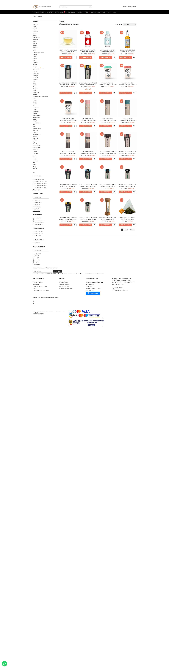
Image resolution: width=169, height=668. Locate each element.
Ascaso (35, 35)
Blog (114, 12)
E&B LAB (35, 79)
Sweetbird (35, 149)
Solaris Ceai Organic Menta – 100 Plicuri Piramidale (127, 218)
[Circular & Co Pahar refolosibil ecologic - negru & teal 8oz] (88, 174)
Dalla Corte (36, 73)
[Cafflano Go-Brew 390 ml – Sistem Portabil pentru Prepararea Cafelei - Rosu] (88, 39)
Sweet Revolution (37, 147)
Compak (35, 71)
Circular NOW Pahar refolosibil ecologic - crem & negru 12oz (68, 119)
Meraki (35, 113)
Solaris (34, 140)
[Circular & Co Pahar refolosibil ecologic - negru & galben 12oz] (88, 72)
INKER (34, 102)
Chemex (35, 64)
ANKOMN (35, 32)
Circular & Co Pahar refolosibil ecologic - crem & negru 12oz (108, 152)
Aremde (35, 34)
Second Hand (95, 12)
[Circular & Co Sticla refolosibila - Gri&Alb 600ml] (68, 141)
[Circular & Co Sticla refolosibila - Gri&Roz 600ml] (88, 141)
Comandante (36, 70)
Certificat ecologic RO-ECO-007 (41, 290)
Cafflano (35, 58)
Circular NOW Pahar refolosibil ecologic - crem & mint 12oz (107, 84)
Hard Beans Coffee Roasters (40, 96)
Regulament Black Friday (65, 288)
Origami (35, 125)
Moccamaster (36, 117)
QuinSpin (35, 132)
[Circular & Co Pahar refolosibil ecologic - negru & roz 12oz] (127, 141)
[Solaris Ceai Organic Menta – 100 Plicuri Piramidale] (127, 207)
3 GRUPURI (37, 233)
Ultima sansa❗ (60, 12)
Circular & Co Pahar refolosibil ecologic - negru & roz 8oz (68, 185)
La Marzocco (36, 108)
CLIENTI (61, 278)
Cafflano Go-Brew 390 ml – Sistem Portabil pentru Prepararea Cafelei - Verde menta (107, 51)
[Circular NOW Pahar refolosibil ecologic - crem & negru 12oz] (68, 108)
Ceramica (35, 62)
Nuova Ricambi (37, 123)
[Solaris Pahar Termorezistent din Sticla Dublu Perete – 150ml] (68, 39)
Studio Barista (36, 145)
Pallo (34, 126)
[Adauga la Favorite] (75, 57)
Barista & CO (36, 37)
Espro (34, 83)
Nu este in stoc (38, 220)
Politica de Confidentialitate (40, 286)
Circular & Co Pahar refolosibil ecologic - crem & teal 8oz (108, 185)
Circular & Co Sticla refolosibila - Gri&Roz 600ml (88, 152)
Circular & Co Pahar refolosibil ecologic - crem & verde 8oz (88, 218)
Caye (34, 60)
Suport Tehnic (106, 12)
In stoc (36, 218)
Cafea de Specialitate (38, 52)
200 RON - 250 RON (40, 187)
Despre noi (36, 284)
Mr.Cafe (35, 121)
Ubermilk (35, 161)
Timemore (35, 153)
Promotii (50, 12)
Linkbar (35, 109)
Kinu (34, 106)
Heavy (34, 100)
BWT (34, 51)
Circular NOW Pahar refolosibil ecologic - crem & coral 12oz (127, 84)
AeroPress (35, 24)
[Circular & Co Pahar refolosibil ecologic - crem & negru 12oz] (108, 141)
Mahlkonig (36, 111)
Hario (34, 98)
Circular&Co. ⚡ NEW (38, 68)
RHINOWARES (36, 134)
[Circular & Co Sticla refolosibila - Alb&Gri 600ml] (108, 108)
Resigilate (71, 12)
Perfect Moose (37, 128)
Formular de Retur (64, 286)
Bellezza (35, 41)
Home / (35, 16)
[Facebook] (33, 301)
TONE (34, 159)
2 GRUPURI (37, 231)
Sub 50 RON (38, 179)
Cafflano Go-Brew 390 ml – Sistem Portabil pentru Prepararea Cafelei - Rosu (88, 51)
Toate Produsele (39, 12)
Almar (34, 26)
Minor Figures (36, 115)
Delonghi (35, 75)
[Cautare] (90, 6)
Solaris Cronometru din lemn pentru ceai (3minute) (107, 218)
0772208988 (118, 288)
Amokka (35, 28)
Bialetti (35, 43)
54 (131, 229)
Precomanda (38, 224)
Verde (36, 260)
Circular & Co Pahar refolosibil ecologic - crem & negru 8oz (127, 185)
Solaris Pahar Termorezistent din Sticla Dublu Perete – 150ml (68, 51)
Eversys (35, 87)
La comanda (38, 222)
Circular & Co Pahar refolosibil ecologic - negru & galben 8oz (68, 218)
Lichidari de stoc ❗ (83, 12)
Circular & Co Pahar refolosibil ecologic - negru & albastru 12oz (68, 84)
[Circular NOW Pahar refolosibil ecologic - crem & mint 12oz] (108, 72)
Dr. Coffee (35, 77)
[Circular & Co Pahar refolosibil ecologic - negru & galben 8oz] (68, 207)
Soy (34, 142)
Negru (36, 253)
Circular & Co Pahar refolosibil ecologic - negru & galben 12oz (88, 84)
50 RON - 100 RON (39, 181)
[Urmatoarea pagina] (133, 230)
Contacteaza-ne (94, 293)
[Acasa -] (42, 7)
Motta (34, 119)
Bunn (34, 49)
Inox (36, 258)
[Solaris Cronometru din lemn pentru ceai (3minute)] (108, 207)
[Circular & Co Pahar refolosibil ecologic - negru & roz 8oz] (68, 174)
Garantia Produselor (64, 284)
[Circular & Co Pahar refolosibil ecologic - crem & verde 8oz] (88, 207)
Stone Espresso (37, 144)
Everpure (35, 89)
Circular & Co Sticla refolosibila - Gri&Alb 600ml (68, 152)
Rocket (35, 136)
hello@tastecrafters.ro (121, 290)
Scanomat (35, 138)
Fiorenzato (36, 92)
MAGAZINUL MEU (38, 278)
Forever (35, 94)
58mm (36, 242)
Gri (35, 262)
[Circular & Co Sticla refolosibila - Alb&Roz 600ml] (88, 108)
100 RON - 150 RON (40, 183)
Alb (35, 256)
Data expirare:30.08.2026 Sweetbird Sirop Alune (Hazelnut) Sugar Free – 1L (127, 51)
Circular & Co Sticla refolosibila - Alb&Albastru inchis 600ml (127, 119)
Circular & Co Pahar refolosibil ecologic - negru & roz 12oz (127, 152)
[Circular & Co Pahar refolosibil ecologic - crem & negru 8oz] (127, 174)
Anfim (34, 30)
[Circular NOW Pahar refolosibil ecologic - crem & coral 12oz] (127, 72)
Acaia (34, 166)
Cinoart (35, 66)
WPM (34, 155)
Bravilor (35, 45)
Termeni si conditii (38, 282)
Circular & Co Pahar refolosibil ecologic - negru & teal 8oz (88, 185)
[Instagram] (33, 305)
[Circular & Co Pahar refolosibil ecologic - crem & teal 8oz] (108, 174)
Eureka (35, 85)
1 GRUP (36, 235)
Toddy (34, 157)
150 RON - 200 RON (40, 185)
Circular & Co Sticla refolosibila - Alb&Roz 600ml (87, 119)
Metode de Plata (63, 282)
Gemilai (35, 168)
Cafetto (35, 56)
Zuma (34, 164)
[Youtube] (33, 303)
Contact (35, 288)
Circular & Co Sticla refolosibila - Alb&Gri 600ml (107, 119)
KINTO (34, 104)
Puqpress (35, 130)
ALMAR (36, 204)
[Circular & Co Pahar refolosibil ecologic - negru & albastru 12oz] (68, 72)
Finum (34, 90)
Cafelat (35, 54)
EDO (34, 81)
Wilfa (34, 163)
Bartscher (35, 39)
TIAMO (35, 151)
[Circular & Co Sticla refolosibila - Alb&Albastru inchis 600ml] (127, 108)
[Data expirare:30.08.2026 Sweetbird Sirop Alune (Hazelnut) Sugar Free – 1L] (127, 39)
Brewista (35, 47)
